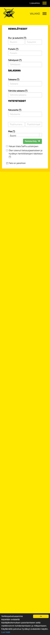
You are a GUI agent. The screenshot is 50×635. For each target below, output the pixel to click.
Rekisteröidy (31, 141)
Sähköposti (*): (15, 60)
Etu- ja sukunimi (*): (17, 38)
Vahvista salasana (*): (18, 90)
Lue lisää (5, 632)
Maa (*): (11, 131)
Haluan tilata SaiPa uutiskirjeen (23, 146)
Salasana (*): (13, 79)
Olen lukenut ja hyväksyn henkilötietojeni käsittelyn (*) (26, 153)
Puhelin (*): (13, 49)
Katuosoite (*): (14, 110)
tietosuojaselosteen (30, 150)
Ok (41, 616)
